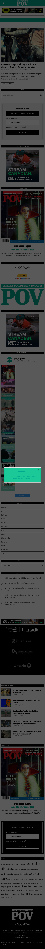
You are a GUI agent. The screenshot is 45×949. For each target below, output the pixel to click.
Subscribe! (22, 471)
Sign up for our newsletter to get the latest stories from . (22, 477)
